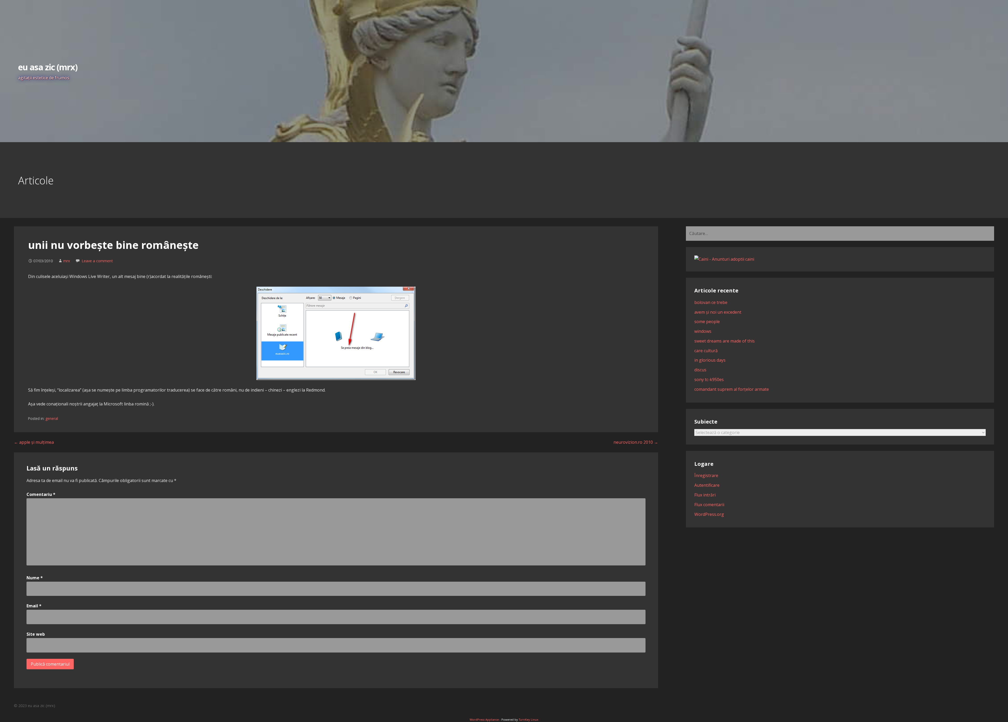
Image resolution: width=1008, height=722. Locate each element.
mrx (66, 260)
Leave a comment (97, 260)
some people (707, 321)
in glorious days (710, 360)
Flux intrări (705, 495)
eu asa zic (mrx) (47, 67)
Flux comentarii (709, 504)
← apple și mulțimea (34, 442)
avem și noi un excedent (717, 312)
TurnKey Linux (528, 719)
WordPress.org (709, 514)
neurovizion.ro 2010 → (635, 442)
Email (34, 606)
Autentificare (707, 485)
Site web (36, 634)
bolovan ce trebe (710, 302)
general (51, 418)
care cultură (706, 351)
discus (700, 370)
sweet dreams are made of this (724, 341)
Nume (35, 578)
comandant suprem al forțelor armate (731, 389)
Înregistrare (706, 475)
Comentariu (41, 494)
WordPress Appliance (484, 719)
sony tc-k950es (709, 379)
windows (702, 331)
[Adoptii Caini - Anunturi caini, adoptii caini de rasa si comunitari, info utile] (724, 259)
